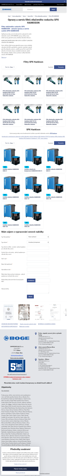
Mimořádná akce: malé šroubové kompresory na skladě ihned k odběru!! (28, 383)
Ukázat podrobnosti (20, 472)
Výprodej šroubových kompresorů (33, 1)
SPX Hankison (53, 133)
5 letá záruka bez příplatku (17, 358)
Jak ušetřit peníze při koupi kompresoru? (17, 374)
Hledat (53, 9)
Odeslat (30, 296)
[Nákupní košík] (60, 9)
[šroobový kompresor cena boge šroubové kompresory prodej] (16, 344)
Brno (21, 352)
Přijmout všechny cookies (20, 468)
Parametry (61, 67)
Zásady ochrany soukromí (43, 473)
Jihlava (18, 350)
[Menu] (64, 9)
